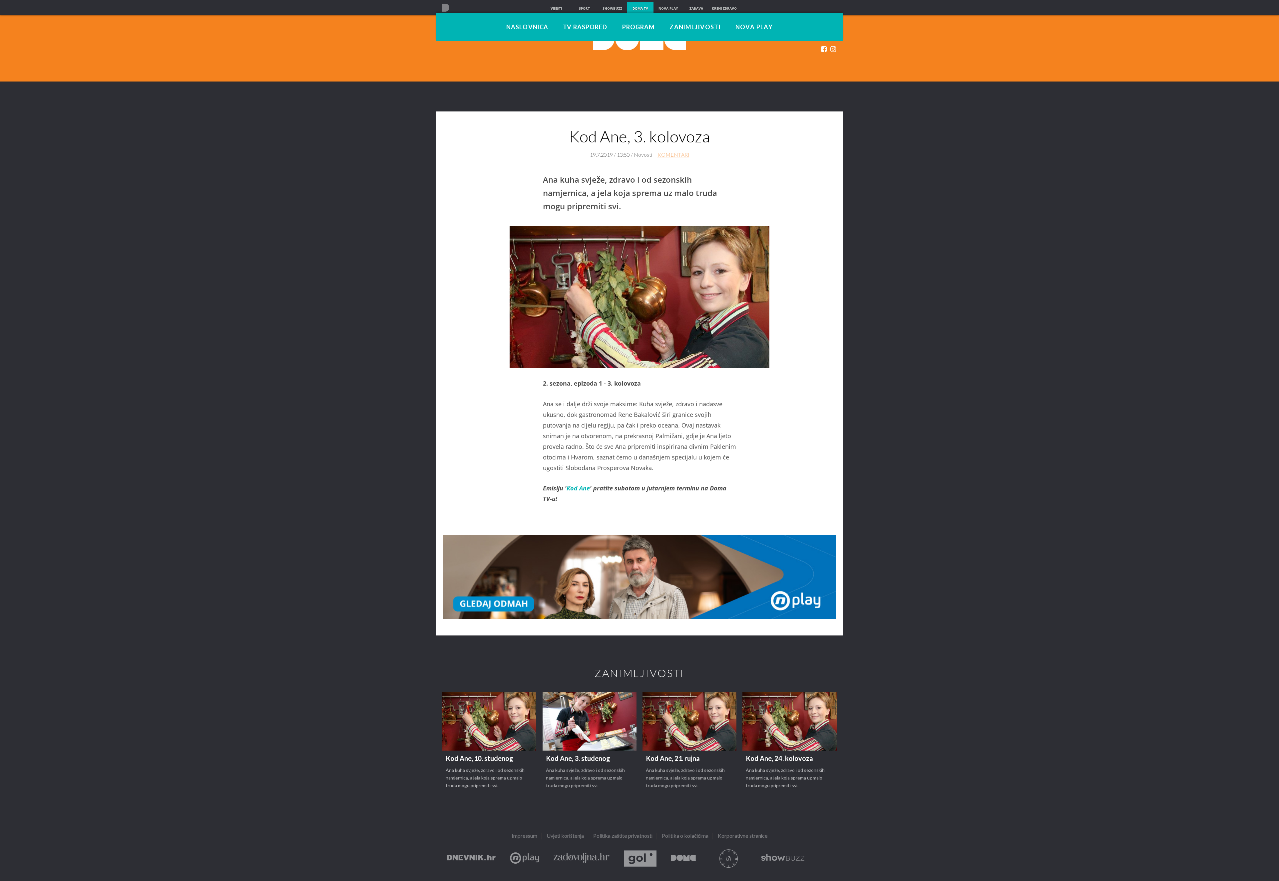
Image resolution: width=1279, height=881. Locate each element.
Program (638, 27)
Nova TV (445, 7)
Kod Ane (578, 488)
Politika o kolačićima (685, 836)
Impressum (524, 836)
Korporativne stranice (743, 836)
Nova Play (754, 27)
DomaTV (683, 858)
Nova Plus (524, 858)
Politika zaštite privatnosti (622, 836)
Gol (640, 858)
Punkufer (728, 858)
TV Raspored (585, 27)
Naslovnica (527, 27)
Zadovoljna (581, 858)
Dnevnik (471, 858)
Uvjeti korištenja (565, 836)
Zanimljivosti (695, 27)
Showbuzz (782, 858)
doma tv (640, 8)
